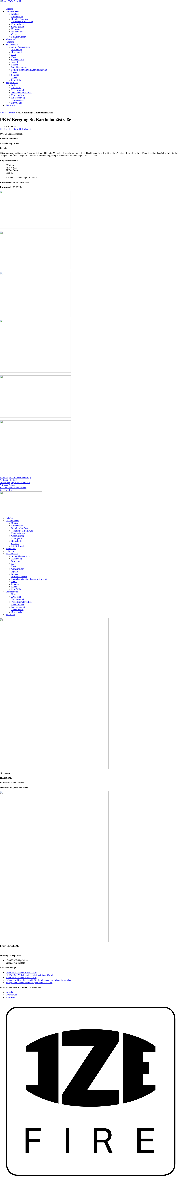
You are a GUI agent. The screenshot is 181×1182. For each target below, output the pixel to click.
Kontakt (15, 14)
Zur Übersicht (6, 490)
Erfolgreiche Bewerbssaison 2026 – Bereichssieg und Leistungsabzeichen (38, 980)
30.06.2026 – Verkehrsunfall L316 (21, 977)
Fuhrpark (10, 42)
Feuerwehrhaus (18, 24)
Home (3, 112)
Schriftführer (17, 80)
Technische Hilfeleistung (22, 21)
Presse (14, 72)
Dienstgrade (16, 29)
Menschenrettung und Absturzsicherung (29, 70)
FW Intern (10, 105)
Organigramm (17, 26)
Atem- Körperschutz (20, 47)
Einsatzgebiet (17, 16)
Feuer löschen (17, 95)
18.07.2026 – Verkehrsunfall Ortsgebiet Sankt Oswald (30, 975)
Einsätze (11, 112)
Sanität (14, 77)
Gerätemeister (17, 59)
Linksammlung (18, 98)
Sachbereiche (12, 44)
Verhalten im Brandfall (21, 92)
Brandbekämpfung (19, 19)
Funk (13, 57)
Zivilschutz (16, 87)
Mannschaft (11, 39)
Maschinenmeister (19, 67)
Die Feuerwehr (12, 11)
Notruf (14, 85)
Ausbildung (16, 49)
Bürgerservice (12, 82)
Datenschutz (11, 994)
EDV (13, 54)
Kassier (14, 64)
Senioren (15, 75)
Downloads (16, 103)
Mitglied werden (18, 37)
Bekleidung (16, 52)
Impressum (10, 997)
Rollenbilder (16, 31)
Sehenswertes (17, 100)
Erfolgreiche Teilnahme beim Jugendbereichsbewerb (29, 982)
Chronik (15, 34)
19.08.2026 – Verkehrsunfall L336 (21, 972)
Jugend (14, 62)
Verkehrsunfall (17, 90)
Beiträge (9, 9)
